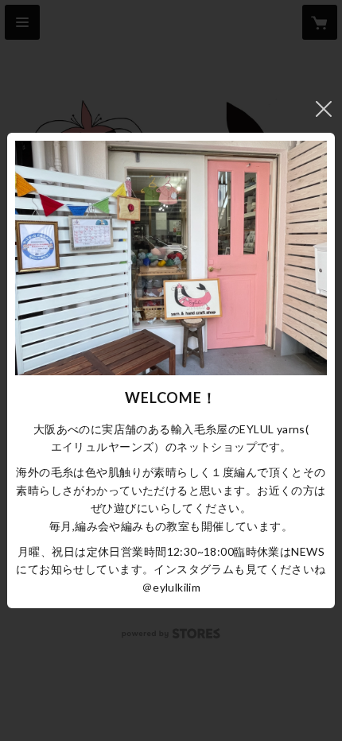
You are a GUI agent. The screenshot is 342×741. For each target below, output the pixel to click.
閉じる (324, 109)
